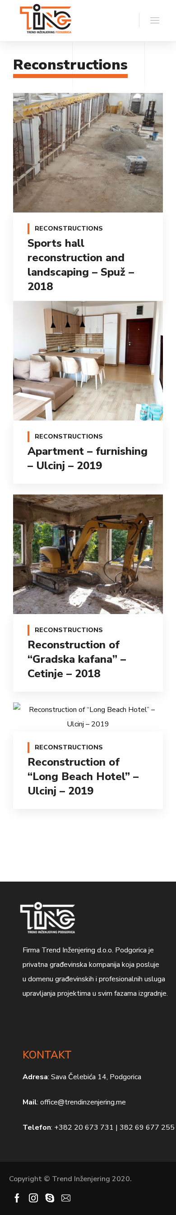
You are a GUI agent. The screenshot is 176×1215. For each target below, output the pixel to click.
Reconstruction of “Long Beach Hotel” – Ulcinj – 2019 (83, 776)
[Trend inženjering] (45, 21)
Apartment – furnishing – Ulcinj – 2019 (88, 458)
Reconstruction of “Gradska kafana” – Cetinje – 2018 (77, 659)
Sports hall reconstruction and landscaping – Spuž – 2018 (81, 265)
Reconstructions (69, 228)
